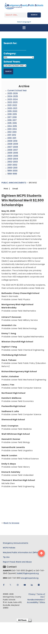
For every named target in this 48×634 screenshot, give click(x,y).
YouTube (25, 585)
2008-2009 (12, 144)
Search (34, 15)
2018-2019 (12, 114)
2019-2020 (12, 111)
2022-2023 (12, 102)
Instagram (18, 585)
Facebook (3, 585)
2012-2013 (11, 132)
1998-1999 (12, 174)
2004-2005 (12, 156)
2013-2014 (12, 129)
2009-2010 (12, 141)
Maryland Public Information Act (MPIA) (21, 553)
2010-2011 (11, 138)
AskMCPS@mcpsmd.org (28, 573)
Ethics (42, 602)
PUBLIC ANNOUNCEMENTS (13, 183)
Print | (6, 189)
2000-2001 (12, 168)
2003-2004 (12, 159)
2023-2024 (12, 100)
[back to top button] (41, 553)
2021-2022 (12, 105)
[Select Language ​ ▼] (31, 22)
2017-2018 (12, 117)
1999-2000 (12, 171)
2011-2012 (11, 135)
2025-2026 (12, 94)
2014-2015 (12, 126)
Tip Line (6, 557)
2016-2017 (12, 120)
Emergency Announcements (15, 543)
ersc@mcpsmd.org (29, 578)
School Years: (12, 62)
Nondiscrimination (35, 600)
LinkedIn (32, 585)
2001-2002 (12, 165)
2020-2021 (12, 108)
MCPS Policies (9, 548)
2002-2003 (12, 162)
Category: (10, 54)
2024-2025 (12, 96)
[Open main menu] (24, 28)
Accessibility (32, 602)
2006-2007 (12, 150)
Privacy (32, 594)
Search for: (10, 43)
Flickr (39, 585)
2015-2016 (12, 123)
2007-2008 (12, 147)
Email (15, 189)
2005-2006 (12, 153)
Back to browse (11, 523)
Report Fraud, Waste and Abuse (17, 562)
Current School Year (17, 91)
